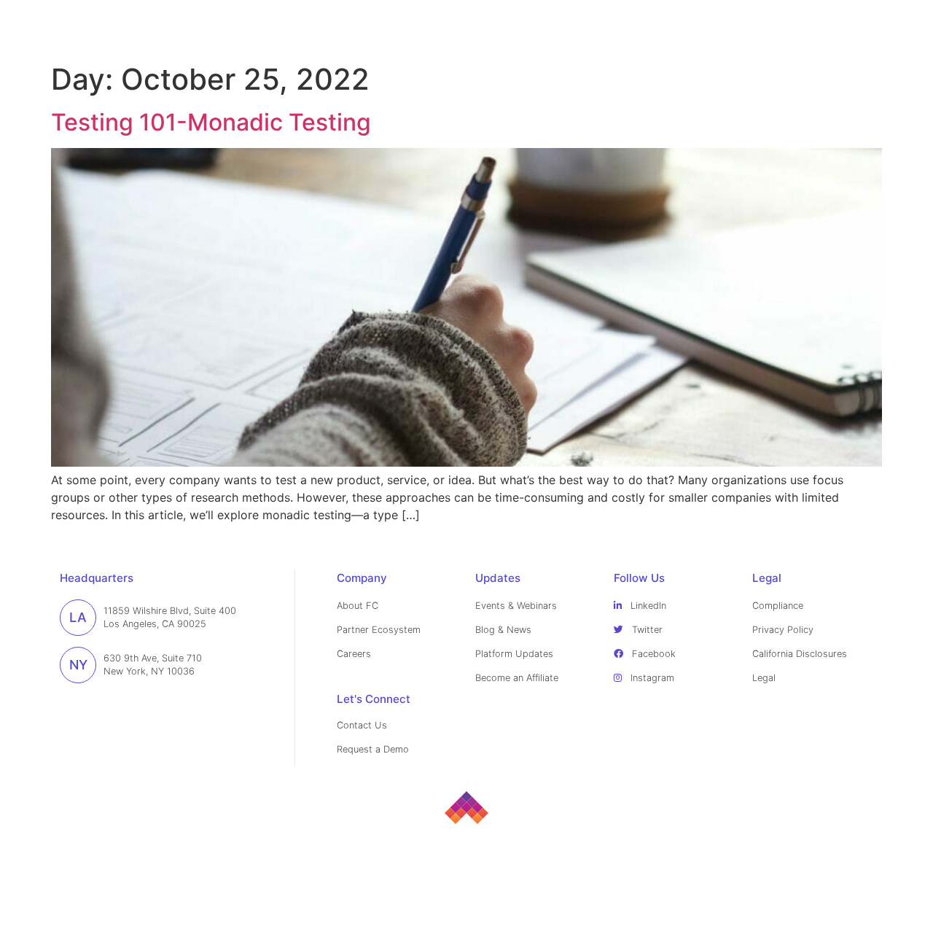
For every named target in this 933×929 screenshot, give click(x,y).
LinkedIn (647, 605)
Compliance (777, 605)
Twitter (646, 629)
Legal (764, 677)
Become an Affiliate (516, 677)
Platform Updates (514, 653)
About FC (357, 605)
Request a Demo (373, 749)
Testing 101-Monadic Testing (211, 122)
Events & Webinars (516, 605)
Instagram (651, 677)
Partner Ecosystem (379, 629)
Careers (354, 653)
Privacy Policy (782, 629)
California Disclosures (799, 653)
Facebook (652, 653)
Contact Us (362, 725)
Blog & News (503, 629)
